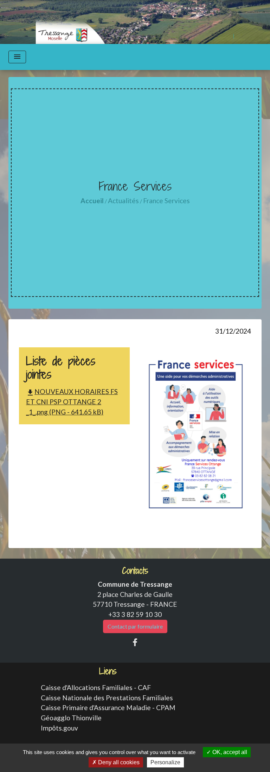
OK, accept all (229, 752)
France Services (166, 201)
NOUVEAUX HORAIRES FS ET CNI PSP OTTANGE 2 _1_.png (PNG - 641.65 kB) (72, 401)
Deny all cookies (118, 762)
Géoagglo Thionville (71, 718)
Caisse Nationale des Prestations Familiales (107, 698)
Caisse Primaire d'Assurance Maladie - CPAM (108, 707)
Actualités (123, 201)
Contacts (135, 571)
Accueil (92, 201)
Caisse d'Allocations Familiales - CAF (96, 687)
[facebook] (135, 642)
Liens (108, 671)
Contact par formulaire (135, 626)
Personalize (165, 762)
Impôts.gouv (59, 728)
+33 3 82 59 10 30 (135, 614)
